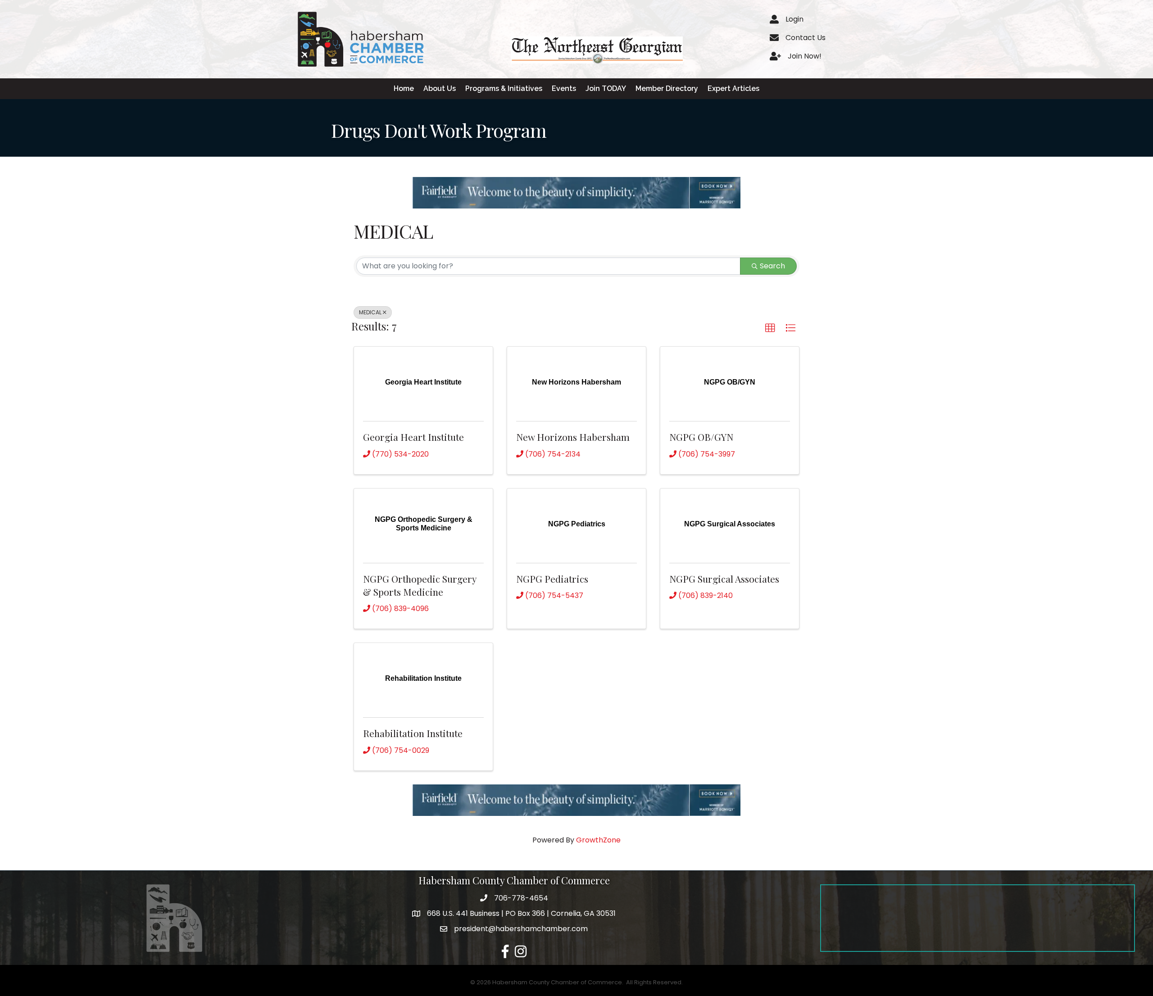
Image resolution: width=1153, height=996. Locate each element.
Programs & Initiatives (503, 88)
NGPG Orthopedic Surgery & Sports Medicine (420, 585)
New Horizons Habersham (573, 436)
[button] (770, 328)
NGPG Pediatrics (552, 578)
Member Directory (667, 88)
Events (564, 88)
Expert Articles (733, 88)
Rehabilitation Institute (413, 733)
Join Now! (805, 56)
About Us (439, 88)
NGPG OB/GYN (701, 436)
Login (794, 19)
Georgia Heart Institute (413, 436)
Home (404, 88)
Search (772, 266)
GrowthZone (598, 840)
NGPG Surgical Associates (724, 578)
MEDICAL (370, 312)
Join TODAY (606, 88)
